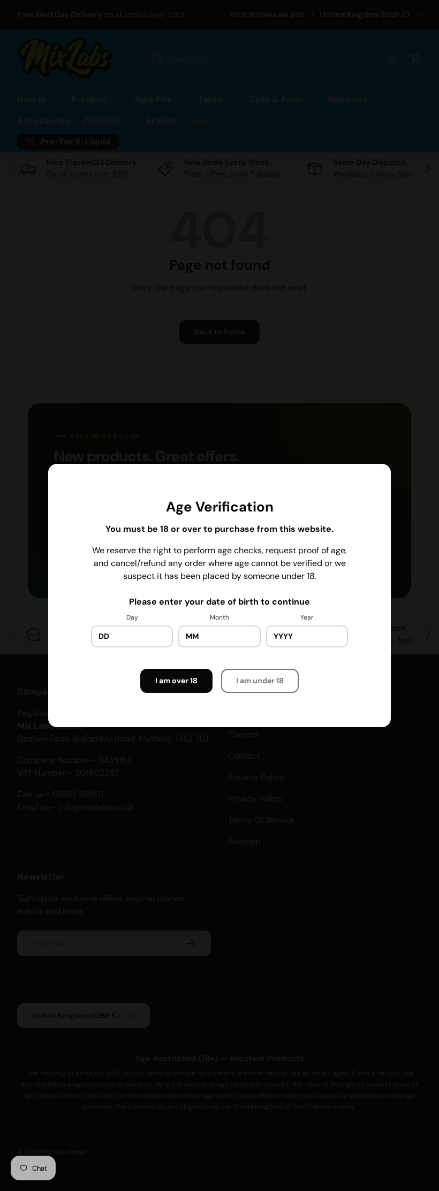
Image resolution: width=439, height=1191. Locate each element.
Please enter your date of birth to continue (219, 601)
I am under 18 (260, 680)
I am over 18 (176, 680)
